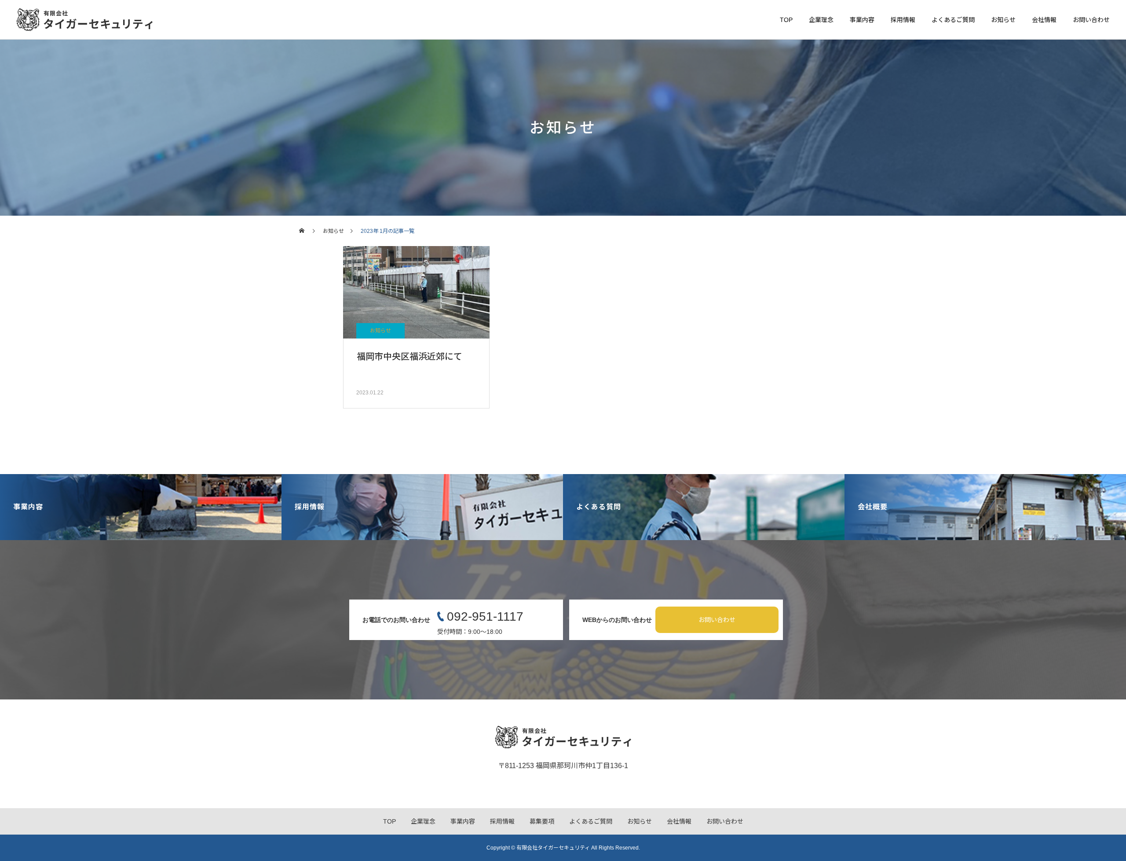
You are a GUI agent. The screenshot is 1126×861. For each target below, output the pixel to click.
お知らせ (1003, 19)
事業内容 (862, 19)
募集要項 (542, 821)
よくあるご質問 (953, 19)
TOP (786, 19)
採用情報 (903, 19)
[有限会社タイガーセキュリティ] (84, 19)
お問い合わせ (1091, 19)
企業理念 (821, 19)
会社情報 (1044, 19)
